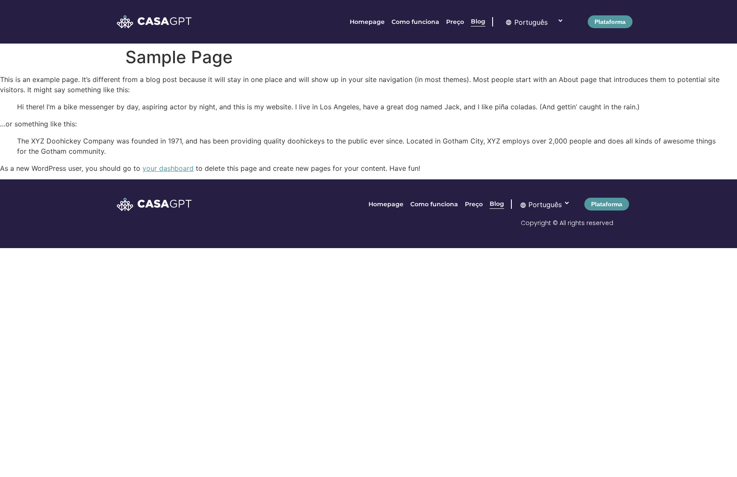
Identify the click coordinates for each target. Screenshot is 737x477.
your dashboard (168, 168)
